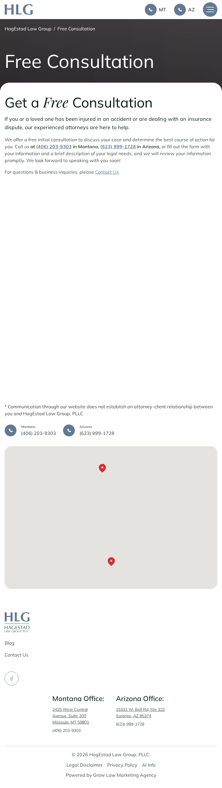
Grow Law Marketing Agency (124, 775)
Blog (9, 643)
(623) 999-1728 (130, 724)
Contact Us (107, 172)
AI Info (149, 765)
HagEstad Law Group (28, 28)
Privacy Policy (122, 765)
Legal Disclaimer (84, 765)
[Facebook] (11, 678)
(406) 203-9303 (66, 730)
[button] (111, 562)
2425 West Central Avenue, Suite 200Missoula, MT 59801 (70, 716)
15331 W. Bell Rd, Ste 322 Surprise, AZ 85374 (140, 712)
